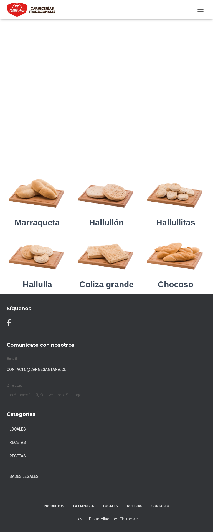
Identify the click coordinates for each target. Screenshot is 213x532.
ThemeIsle (129, 519)
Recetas (17, 456)
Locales (17, 429)
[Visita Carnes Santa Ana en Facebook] (9, 324)
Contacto (160, 506)
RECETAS (17, 442)
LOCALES (110, 506)
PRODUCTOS (54, 506)
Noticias (134, 506)
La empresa (83, 506)
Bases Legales (24, 476)
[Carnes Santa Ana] (33, 10)
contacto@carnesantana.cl (36, 369)
